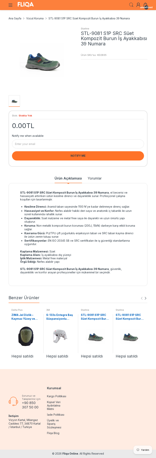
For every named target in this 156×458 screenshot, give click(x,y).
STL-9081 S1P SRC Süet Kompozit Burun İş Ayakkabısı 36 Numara (95, 316)
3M (48, 309)
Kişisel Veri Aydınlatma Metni (53, 405)
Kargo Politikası (56, 396)
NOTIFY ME (78, 155)
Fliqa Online (70, 453)
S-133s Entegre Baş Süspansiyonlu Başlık (59, 316)
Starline (85, 28)
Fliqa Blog (53, 433)
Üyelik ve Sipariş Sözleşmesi (54, 424)
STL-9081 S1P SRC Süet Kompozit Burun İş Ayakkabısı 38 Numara (130, 316)
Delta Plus (17, 309)
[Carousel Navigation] (143, 298)
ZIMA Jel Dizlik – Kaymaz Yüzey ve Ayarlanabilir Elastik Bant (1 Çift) (25, 316)
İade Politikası (55, 414)
